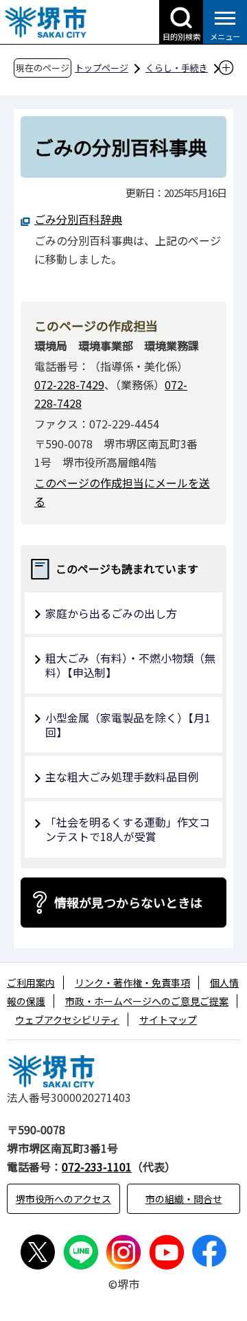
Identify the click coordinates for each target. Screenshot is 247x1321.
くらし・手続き (176, 67)
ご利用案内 (31, 982)
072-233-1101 (97, 1166)
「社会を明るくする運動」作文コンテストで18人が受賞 (127, 829)
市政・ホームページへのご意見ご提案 (146, 1001)
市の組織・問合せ (183, 1199)
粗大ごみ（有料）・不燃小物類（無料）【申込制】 (130, 665)
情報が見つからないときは (128, 902)
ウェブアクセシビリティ (67, 1019)
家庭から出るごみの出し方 (111, 613)
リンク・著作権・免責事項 (132, 982)
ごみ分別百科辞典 (78, 219)
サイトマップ (168, 1019)
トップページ (101, 67)
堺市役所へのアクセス (63, 1199)
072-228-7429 (69, 384)
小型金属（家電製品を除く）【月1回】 (128, 724)
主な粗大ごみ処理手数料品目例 (122, 776)
